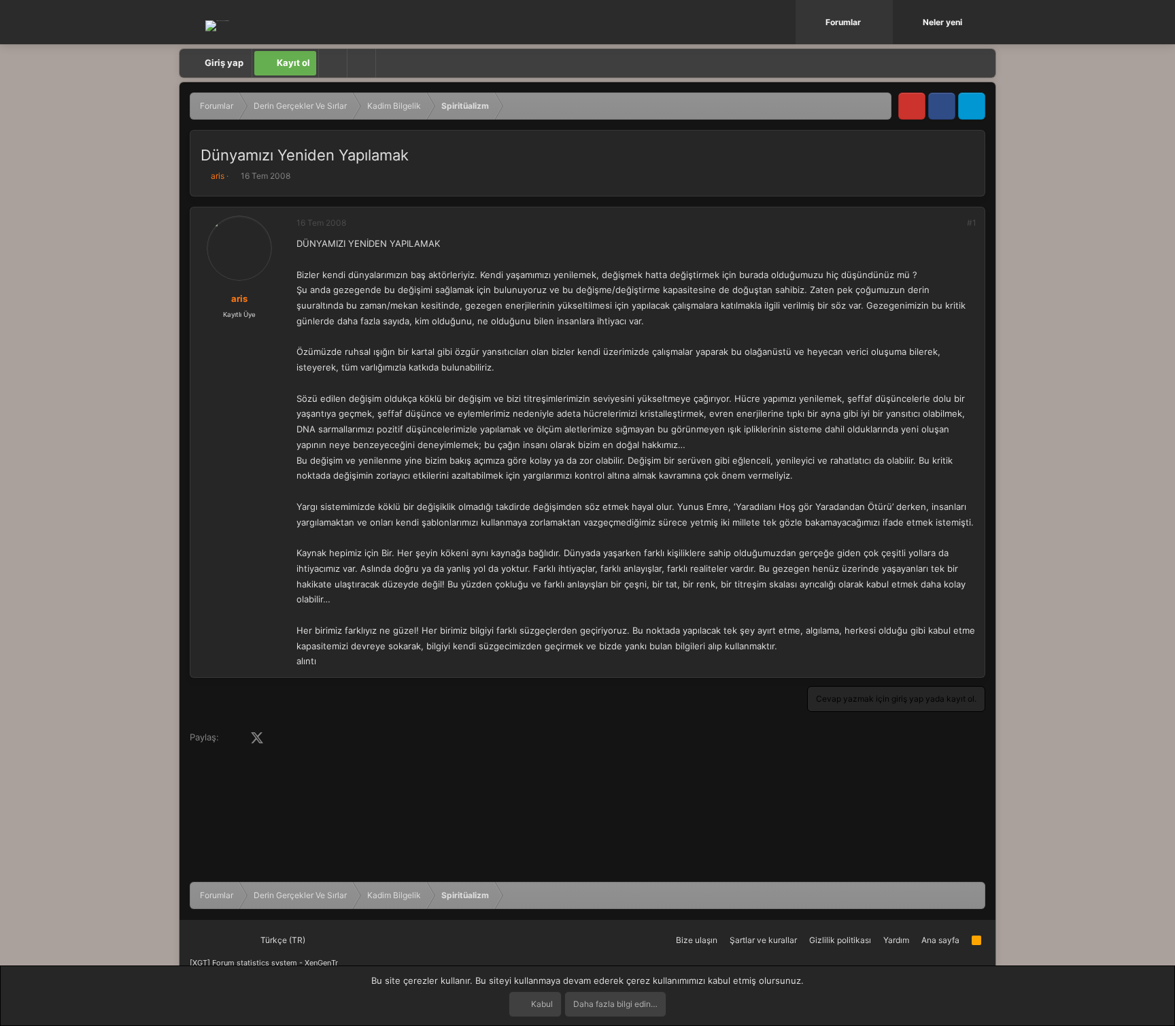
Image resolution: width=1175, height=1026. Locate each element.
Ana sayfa (940, 940)
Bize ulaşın (696, 940)
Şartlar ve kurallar (763, 940)
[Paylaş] (953, 223)
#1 (971, 223)
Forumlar (843, 22)
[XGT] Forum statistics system (264, 963)
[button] (883, 22)
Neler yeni (942, 22)
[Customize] (332, 63)
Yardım (896, 940)
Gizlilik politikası (840, 940)
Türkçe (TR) (281, 940)
